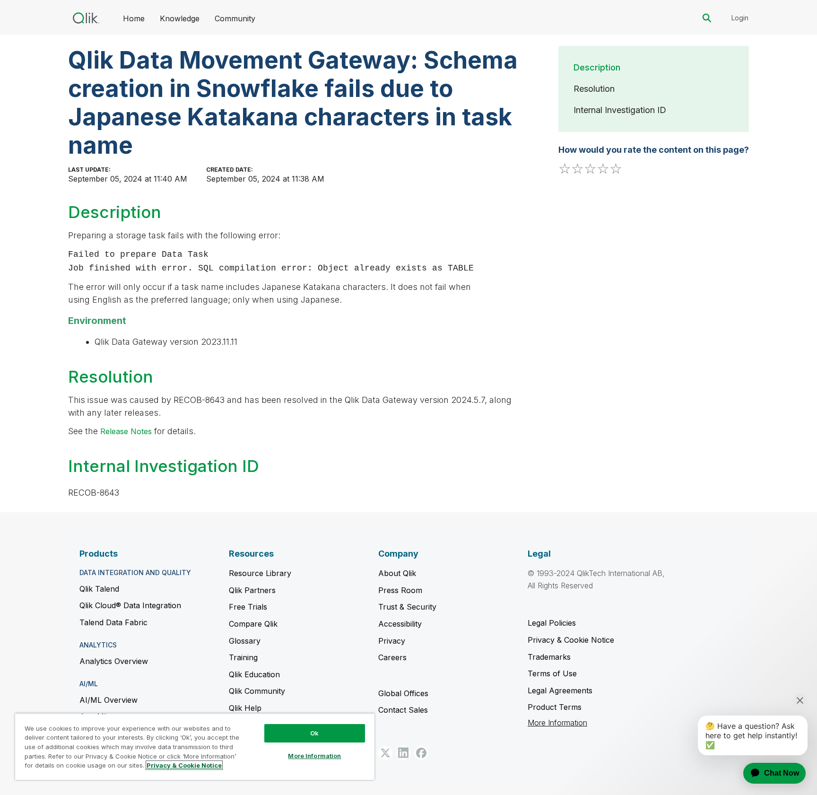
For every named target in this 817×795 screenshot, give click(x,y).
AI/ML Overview (108, 700)
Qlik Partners (252, 590)
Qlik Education (254, 674)
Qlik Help (245, 708)
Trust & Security (407, 607)
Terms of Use (552, 673)
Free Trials (248, 607)
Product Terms (555, 707)
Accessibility (400, 624)
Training (243, 657)
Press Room (400, 590)
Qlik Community (257, 691)
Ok (314, 733)
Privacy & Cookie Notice (571, 640)
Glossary (245, 641)
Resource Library (260, 573)
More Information (557, 722)
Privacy (391, 641)
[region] (194, 746)
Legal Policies (552, 623)
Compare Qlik (253, 624)
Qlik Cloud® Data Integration (130, 605)
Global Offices (403, 693)
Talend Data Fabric (113, 622)
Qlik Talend (99, 589)
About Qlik (397, 573)
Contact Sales (403, 710)
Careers (392, 657)
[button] (385, 753)
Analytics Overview (113, 661)
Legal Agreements (560, 690)
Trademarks (549, 657)
